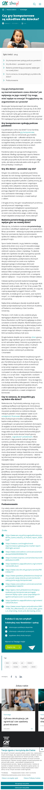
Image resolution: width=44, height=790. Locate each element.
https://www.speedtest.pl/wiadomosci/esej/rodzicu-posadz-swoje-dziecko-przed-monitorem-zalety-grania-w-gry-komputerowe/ (23, 578)
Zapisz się (11, 647)
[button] (42, 749)
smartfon (25, 666)
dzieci (34, 337)
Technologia (23, 9)
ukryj (16, 54)
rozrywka (16, 666)
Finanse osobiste (11, 9)
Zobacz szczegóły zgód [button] (10, 778)
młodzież (30, 663)
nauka (7, 666)
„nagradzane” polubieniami (22, 437)
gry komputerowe (27, 132)
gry (22, 663)
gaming (15, 663)
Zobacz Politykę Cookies (32, 778)
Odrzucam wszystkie (22, 787)
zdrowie (33, 666)
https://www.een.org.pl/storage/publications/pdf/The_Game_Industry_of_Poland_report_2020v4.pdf (23, 537)
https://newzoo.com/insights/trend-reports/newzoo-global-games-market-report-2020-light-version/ (23, 545)
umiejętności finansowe (11, 416)
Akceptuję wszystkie (22, 783)
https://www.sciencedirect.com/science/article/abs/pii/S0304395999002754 (23, 553)
